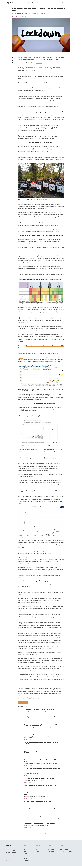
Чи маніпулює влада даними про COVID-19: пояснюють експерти (42, 82)
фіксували (23, 409)
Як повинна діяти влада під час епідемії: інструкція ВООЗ (39, 823)
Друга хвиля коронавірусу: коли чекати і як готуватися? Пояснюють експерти (42, 751)
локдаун (36, 698)
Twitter (37, 851)
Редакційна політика (11, 852)
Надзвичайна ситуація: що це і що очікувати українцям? (39, 808)
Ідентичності (52, 2)
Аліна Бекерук (14, 16)
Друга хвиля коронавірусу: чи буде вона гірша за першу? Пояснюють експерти (42, 760)
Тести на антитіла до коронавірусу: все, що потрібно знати (40, 785)
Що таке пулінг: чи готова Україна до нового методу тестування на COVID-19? (42, 769)
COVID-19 (23, 698)
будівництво (39, 62)
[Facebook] (63, 2)
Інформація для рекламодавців (67, 851)
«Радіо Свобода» (29, 262)
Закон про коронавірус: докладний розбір (35, 816)
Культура (45, 2)
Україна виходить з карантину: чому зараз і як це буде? (39, 778)
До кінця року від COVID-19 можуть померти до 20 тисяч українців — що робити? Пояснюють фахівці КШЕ (43, 724)
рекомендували (60, 148)
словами (21, 357)
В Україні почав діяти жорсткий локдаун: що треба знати (39, 709)
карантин (29, 698)
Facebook (38, 849)
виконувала (45, 206)
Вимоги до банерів (64, 849)
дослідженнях (60, 679)
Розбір (28, 2)
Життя (33, 2)
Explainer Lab (51, 849)
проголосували (29, 151)
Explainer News (51, 851)
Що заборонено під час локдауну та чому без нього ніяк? (39, 717)
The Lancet (38, 614)
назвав (25, 225)
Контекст (39, 2)
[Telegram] (65, 2)
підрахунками (22, 591)
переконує (57, 449)
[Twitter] (67, 2)
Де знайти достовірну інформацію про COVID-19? (37, 801)
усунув (43, 127)
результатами (24, 274)
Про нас (14, 850)
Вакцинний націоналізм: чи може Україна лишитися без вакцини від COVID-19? (42, 743)
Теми (23, 2)
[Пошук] (75, 3)
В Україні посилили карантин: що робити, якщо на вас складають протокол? (42, 793)
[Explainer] (10, 2)
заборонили (27, 119)
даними (21, 415)
